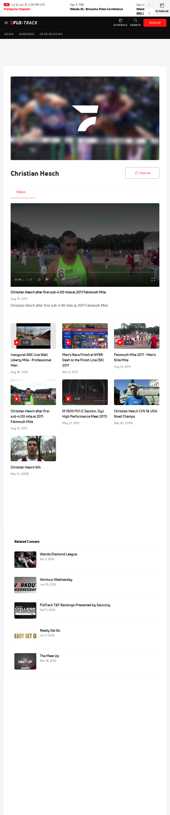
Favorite (144, 173)
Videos (21, 192)
